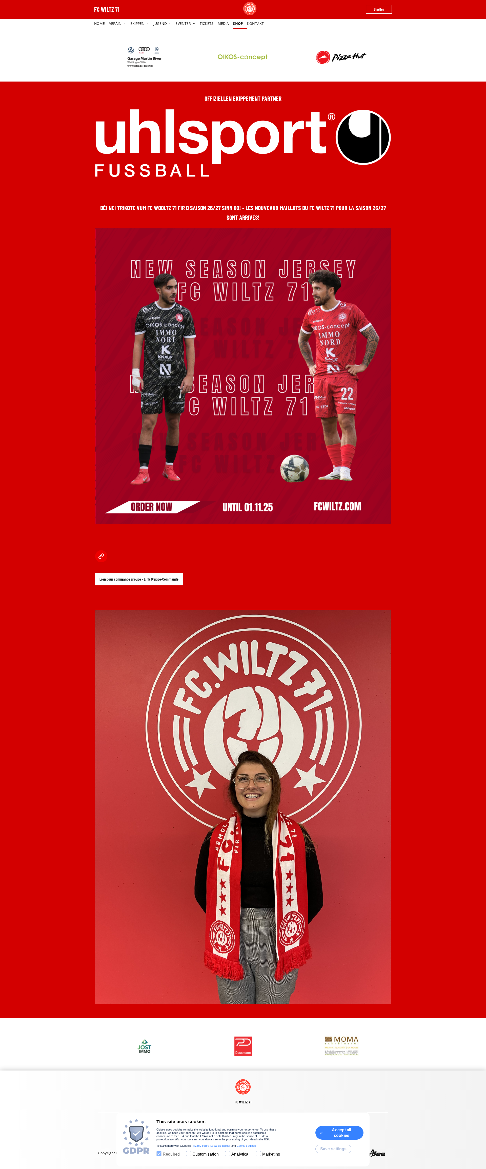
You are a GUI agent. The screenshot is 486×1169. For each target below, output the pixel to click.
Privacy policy (200, 1145)
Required (171, 1154)
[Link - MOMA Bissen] (243, 1046)
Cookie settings (246, 1145)
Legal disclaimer (220, 1145)
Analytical (240, 1154)
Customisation (205, 1154)
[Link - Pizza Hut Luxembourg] (243, 57)
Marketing (271, 1154)
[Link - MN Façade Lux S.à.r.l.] (341, 1046)
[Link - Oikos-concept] (144, 57)
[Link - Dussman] (144, 1046)
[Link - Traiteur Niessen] (341, 57)
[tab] (101, 24)
